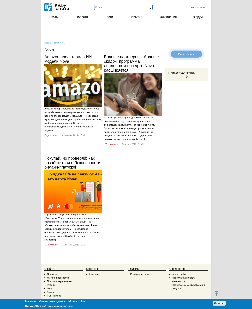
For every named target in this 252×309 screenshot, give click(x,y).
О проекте (52, 274)
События (135, 17)
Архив (50, 292)
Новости (82, 17)
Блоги (108, 17)
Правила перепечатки (59, 281)
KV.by (60, 5)
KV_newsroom (51, 135)
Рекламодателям (139, 274)
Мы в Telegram (186, 54)
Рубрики (51, 284)
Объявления (168, 17)
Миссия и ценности (58, 277)
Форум (198, 17)
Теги (49, 288)
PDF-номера (54, 295)
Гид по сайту (179, 274)
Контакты (94, 274)
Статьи (54, 17)
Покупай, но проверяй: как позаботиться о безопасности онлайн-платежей (72, 162)
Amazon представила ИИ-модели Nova (68, 59)
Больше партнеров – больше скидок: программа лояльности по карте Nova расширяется (131, 63)
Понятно (219, 303)
